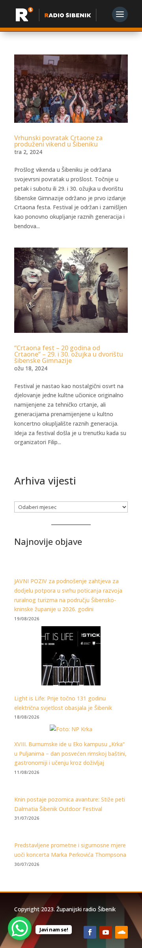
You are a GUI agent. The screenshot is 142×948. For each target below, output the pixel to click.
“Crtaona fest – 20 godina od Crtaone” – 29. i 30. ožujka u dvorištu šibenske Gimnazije (68, 354)
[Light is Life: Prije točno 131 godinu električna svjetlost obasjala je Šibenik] (71, 657)
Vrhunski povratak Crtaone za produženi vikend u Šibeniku (58, 140)
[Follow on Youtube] (105, 932)
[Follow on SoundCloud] (121, 932)
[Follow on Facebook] (90, 932)
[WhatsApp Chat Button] (20, 928)
